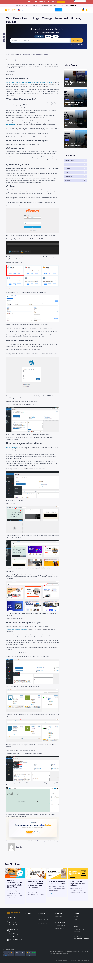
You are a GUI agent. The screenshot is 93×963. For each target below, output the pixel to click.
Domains (38, 9)
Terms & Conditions (79, 929)
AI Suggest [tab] (48, 36)
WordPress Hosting (16, 54)
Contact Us (76, 919)
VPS (51, 9)
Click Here (73, 5)
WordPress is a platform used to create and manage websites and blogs (29, 82)
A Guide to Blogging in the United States (57, 882)
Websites (58, 9)
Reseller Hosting (59, 928)
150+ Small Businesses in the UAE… (75, 83)
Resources (66, 9)
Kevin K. (10, 60)
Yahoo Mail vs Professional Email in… (74, 144)
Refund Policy (77, 934)
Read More (10, 900)
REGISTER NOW (61, 1)
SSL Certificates (43, 923)
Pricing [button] (31, 9)
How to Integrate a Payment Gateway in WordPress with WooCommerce (35, 884)
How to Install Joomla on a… (74, 124)
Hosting (45, 9)
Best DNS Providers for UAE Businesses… (74, 103)
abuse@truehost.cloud (83, 938)
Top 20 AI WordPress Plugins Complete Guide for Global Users (14, 884)
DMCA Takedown (78, 936)
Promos (74, 9)
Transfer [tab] (55, 36)
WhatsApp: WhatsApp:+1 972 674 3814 (13, 934)
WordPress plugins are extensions (16, 629)
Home (7, 54)
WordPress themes (12, 447)
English (77, 0)
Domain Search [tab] (39, 36)
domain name (10, 161)
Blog (67, 78)
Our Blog (76, 916)
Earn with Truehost (60, 925)
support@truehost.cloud (15, 939)
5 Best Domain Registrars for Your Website (77, 883)
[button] (21, 10)
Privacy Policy (77, 931)
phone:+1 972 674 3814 (14, 930)
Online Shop (58, 916)
